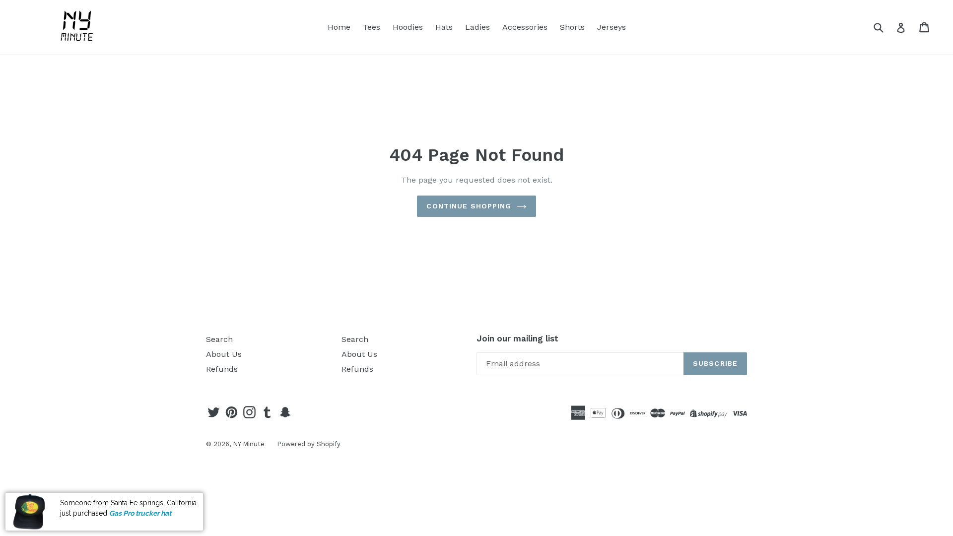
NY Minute (249, 444)
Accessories (524, 27)
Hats (444, 27)
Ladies (477, 27)
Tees (371, 27)
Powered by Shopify (308, 444)
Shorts (572, 27)
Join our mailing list (517, 338)
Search (219, 339)
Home (339, 27)
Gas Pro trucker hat (140, 513)
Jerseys (611, 27)
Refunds (222, 369)
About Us (224, 354)
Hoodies (408, 27)
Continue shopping (468, 206)
